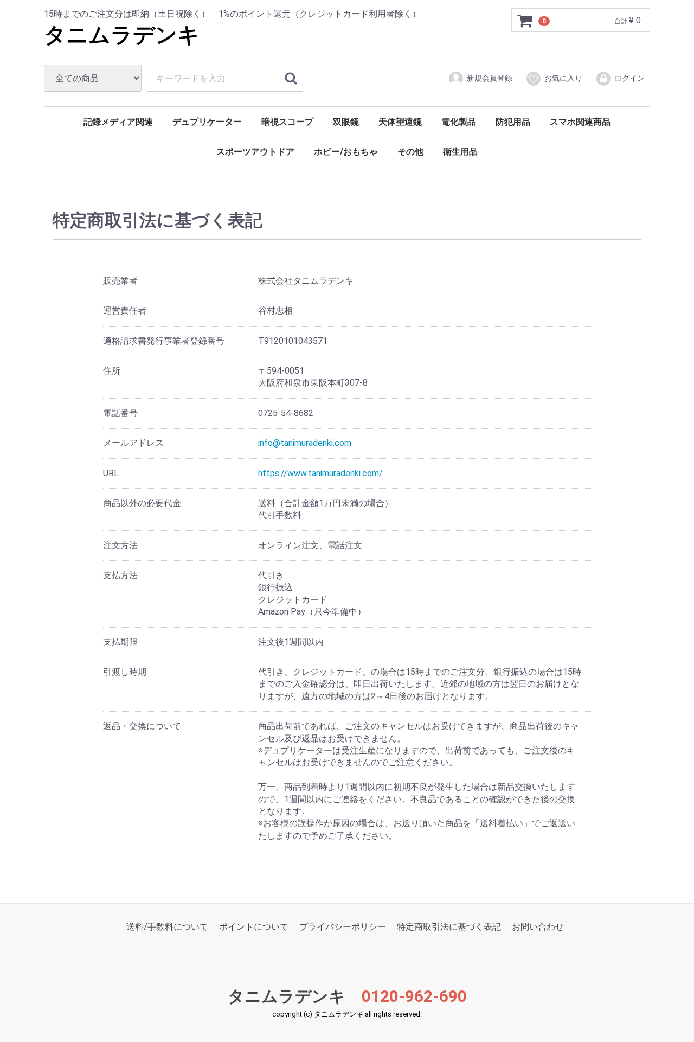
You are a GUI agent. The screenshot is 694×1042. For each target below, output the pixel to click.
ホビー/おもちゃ (346, 151)
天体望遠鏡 (400, 122)
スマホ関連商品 (580, 122)
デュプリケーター (207, 122)
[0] (525, 21)
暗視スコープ (287, 122)
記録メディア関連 (118, 122)
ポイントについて (253, 927)
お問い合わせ (538, 927)
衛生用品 (460, 151)
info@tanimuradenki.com (304, 443)
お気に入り (563, 78)
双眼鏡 (346, 122)
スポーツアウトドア (255, 151)
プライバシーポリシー (342, 927)
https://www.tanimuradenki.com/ (320, 473)
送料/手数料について (167, 927)
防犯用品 (513, 122)
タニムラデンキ (122, 35)
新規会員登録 (489, 78)
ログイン (629, 78)
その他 (410, 151)
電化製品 (458, 122)
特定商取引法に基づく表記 (449, 927)
